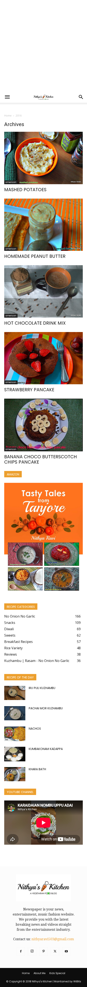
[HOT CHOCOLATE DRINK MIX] (43, 291)
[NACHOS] (14, 733)
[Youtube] (66, 951)
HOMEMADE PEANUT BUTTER (34, 256)
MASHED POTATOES (25, 190)
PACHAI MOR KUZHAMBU (46, 708)
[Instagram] (32, 951)
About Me (39, 973)
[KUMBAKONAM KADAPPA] (14, 754)
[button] (7, 97)
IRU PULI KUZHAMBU (42, 688)
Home (8, 115)
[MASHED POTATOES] (43, 158)
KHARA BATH (37, 769)
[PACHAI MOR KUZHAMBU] (14, 713)
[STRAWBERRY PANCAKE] (43, 358)
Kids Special (57, 973)
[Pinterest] (43, 951)
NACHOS (35, 728)
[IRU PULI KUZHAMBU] (14, 693)
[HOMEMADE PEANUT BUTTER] (43, 225)
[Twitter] (55, 951)
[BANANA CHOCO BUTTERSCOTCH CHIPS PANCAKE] (43, 425)
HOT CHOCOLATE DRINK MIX (35, 323)
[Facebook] (20, 951)
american (10, 182)
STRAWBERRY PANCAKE (29, 390)
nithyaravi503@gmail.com (52, 939)
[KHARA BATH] (14, 774)
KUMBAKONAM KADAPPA (46, 749)
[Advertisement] (43, 45)
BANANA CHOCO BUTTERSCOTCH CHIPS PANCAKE (40, 459)
